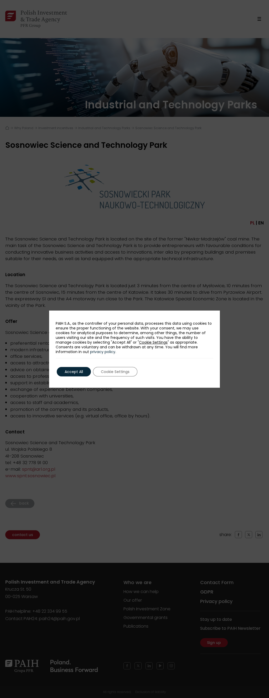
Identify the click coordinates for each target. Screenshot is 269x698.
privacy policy (102, 351)
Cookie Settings (153, 342)
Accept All (74, 371)
